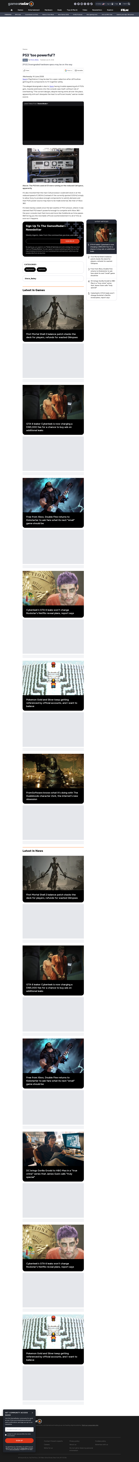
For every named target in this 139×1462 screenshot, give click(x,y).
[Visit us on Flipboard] (78, 4)
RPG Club (18, 14)
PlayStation (30, 269)
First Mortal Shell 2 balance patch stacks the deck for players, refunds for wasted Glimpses (101, 260)
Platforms (41, 269)
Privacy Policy (24, 1448)
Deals (59, 10)
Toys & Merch (72, 10)
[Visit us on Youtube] (81, 4)
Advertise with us (101, 1444)
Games (20, 10)
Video (85, 10)
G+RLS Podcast (77, 14)
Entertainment (34, 10)
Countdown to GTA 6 (31, 14)
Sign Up (19, 1441)
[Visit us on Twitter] (75, 4)
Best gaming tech (92, 14)
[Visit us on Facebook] (85, 4)
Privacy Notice (37, 249)
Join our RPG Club (107, 14)
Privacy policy (74, 1441)
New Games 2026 (63, 14)
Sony (25, 79)
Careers (47, 1444)
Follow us (69, 70)
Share (27, 70)
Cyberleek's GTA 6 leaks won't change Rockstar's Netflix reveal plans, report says (102, 295)
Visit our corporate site (90, 1425)
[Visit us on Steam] (91, 4)
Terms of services (52, 247)
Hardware (48, 10)
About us (73, 1444)
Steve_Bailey (34, 60)
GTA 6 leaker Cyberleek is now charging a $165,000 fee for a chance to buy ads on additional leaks (102, 248)
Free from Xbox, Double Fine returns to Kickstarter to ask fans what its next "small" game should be (103, 272)
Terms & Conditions (14, 1449)
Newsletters (97, 10)
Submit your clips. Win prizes (125, 14)
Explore (110, 10)
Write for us (48, 1448)
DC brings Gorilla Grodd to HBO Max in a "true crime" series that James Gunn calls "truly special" (103, 284)
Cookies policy (100, 1441)
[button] (126, 4)
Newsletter (80, 70)
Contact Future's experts (53, 1441)
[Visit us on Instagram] (88, 4)
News (25, 60)
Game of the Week (48, 14)
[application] (53, 123)
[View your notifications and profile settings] (120, 4)
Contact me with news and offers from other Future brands (19, 1434)
